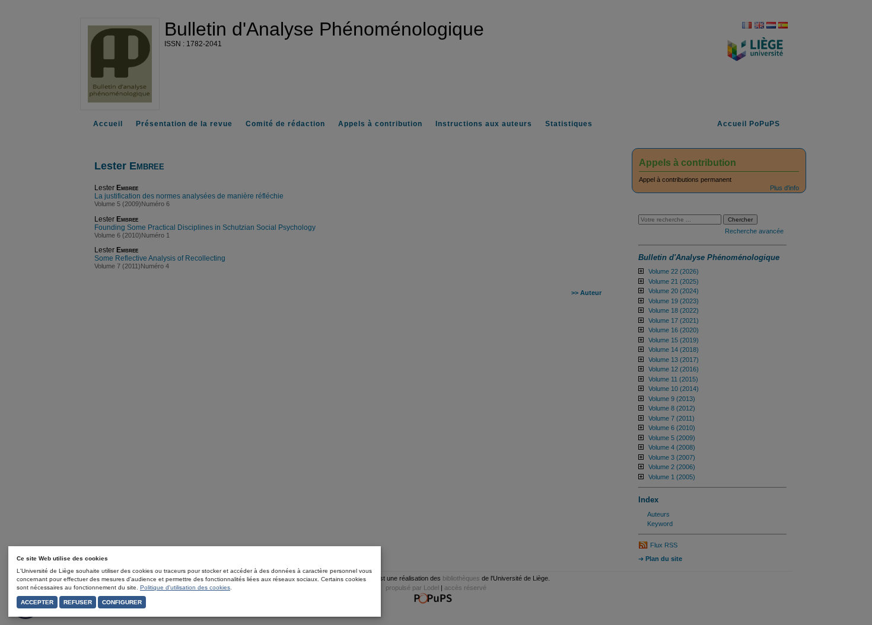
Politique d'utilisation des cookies (185, 587)
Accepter (37, 602)
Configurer (122, 602)
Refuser (77, 602)
